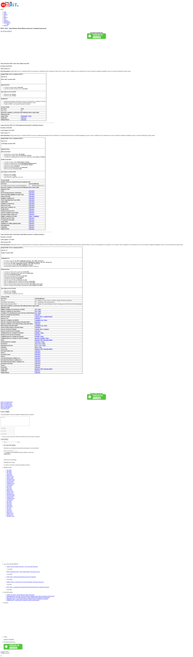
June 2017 (9, 509)
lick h (31, 229)
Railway (6, 14)
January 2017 (10, 514)
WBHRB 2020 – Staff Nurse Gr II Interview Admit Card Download (23, 600)
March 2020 (9, 475)
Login (29, 116)
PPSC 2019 (6, 408)
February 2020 (10, 476)
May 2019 (9, 487)
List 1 (36, 345)
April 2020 (9, 474)
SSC (5, 16)
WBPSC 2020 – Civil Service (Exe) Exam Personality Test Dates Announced (25, 582)
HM (41, 340)
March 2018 (9, 506)
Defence (6, 20)
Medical (5, 17)
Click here (23, 117)
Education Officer (48, 340)
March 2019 (9, 490)
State (8, 24)
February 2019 (10, 491)
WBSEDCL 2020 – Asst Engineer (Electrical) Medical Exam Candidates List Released (27, 598)
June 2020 (9, 471)
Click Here (32, 191)
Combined (46, 329)
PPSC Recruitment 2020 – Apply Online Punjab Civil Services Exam (23, 571)
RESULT (6, 25)
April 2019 (9, 489)
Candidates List (39, 320)
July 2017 (9, 508)
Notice (30, 216)
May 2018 (9, 504)
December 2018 (10, 494)
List (36, 309)
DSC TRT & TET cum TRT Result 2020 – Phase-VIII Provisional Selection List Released (28, 597)
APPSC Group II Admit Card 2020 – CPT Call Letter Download (22, 566)
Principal (37, 340)
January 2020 (10, 478)
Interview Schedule (40, 338)
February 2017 (10, 513)
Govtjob (3, 651)
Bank (5, 12)
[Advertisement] (46, 51)
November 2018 (10, 495)
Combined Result (47, 316)
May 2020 (9, 472)
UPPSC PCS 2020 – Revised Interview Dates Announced (20, 594)
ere (33, 229)
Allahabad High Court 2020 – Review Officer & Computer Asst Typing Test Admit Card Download (30, 596)
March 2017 (9, 512)
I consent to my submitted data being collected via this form (19, 452)
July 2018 (9, 501)
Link (40, 347)
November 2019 (10, 481)
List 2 (40, 345)
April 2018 (9, 505)
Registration (24, 116)
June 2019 (9, 486)
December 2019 (10, 479)
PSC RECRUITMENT (6, 31)
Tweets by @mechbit (9, 639)
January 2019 (10, 493)
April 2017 (9, 510)
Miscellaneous (7, 22)
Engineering (6, 21)
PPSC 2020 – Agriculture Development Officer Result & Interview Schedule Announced (28, 587)
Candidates (36, 216)
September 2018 (10, 498)
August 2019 (10, 485)
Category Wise (38, 316)
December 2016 (10, 516)
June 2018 (9, 502)
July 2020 (9, 470)
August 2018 (10, 499)
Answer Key (38, 343)
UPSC (5, 13)
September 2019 (10, 483)
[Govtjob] (10, 8)
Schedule (37, 332)
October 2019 (10, 482)
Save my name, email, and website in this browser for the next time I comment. (21, 436)
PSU (5, 18)
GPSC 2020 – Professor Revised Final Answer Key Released (21, 576)
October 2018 (10, 497)
